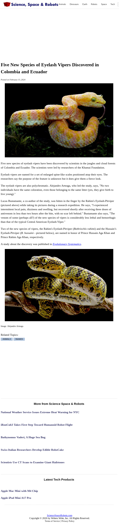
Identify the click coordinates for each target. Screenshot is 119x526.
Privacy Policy (68, 521)
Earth (84, 4)
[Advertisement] (64, 32)
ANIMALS (7, 339)
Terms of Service (52, 521)
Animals (62, 4)
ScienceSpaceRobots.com (59, 515)
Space (104, 4)
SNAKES (19, 339)
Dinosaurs (74, 4)
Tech (112, 4)
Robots (94, 4)
